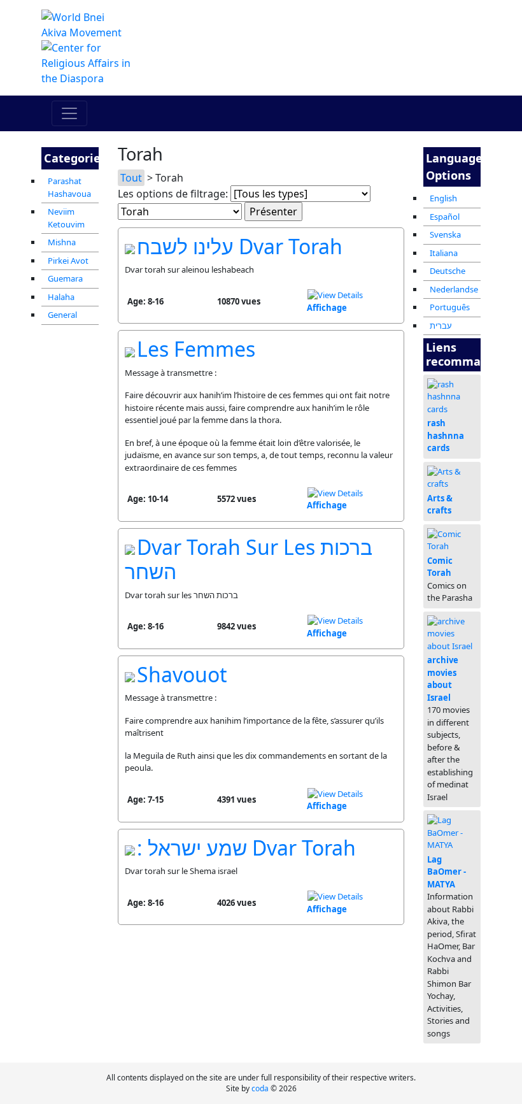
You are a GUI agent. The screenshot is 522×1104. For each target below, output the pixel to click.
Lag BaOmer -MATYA (446, 872)
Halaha (61, 297)
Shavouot (182, 674)
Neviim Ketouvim (66, 218)
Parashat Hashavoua (69, 187)
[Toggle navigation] (69, 113)
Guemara (65, 278)
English (443, 198)
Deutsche (447, 270)
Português (450, 307)
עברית (441, 325)
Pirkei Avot (68, 260)
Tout (131, 178)
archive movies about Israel (442, 678)
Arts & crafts (440, 504)
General (62, 314)
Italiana (444, 253)
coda (260, 1088)
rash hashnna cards (445, 435)
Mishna (62, 242)
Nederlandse (454, 289)
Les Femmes (196, 348)
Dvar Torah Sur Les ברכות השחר (248, 559)
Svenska (445, 234)
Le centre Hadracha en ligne (337, 40)
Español (445, 216)
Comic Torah (440, 567)
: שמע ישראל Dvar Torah (246, 847)
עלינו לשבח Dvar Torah (239, 246)
